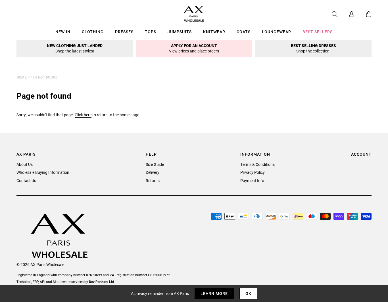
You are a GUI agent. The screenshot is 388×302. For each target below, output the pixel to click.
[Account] (345, 14)
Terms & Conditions (257, 164)
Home (21, 77)
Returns (153, 180)
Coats (244, 31)
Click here (83, 114)
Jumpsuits (180, 31)
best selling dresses (313, 48)
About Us (24, 164)
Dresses (124, 31)
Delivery (152, 172)
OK (248, 293)
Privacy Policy (252, 172)
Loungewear (276, 31)
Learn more (214, 293)
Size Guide (155, 164)
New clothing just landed (75, 48)
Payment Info (252, 180)
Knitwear (214, 31)
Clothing (93, 31)
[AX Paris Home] (194, 14)
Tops (150, 31)
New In (62, 31)
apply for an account (194, 48)
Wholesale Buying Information (42, 172)
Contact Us (26, 180)
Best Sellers (318, 31)
